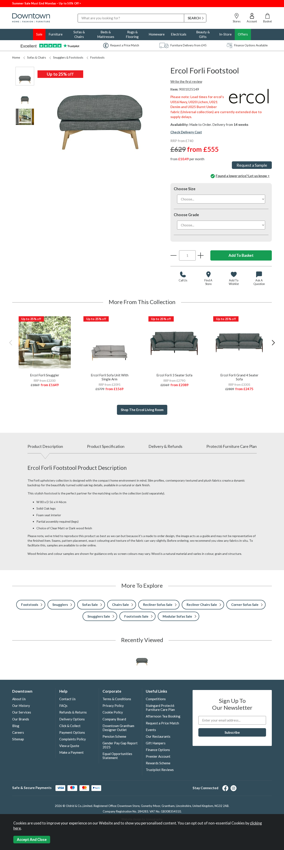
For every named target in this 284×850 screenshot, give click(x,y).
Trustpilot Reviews (160, 770)
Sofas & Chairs (79, 34)
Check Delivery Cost (186, 132)
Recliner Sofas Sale (157, 605)
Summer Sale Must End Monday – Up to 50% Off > (46, 3)
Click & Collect (70, 726)
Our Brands (20, 719)
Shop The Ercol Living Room (142, 410)
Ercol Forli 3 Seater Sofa (174, 375)
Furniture (56, 34)
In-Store (225, 34)
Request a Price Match (162, 723)
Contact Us (67, 699)
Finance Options (158, 750)
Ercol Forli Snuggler (44, 375)
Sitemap (18, 739)
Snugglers (60, 605)
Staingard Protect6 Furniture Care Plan (160, 708)
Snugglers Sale (98, 616)
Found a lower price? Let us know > (243, 176)
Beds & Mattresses (105, 34)
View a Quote (69, 746)
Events (151, 730)
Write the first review (186, 81)
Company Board (114, 719)
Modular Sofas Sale (177, 616)
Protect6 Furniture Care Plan (231, 446)
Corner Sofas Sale (244, 605)
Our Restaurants (158, 736)
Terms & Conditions (117, 699)
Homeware (157, 34)
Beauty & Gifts (203, 34)
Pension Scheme (114, 736)
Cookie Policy (113, 712)
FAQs (63, 706)
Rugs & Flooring (132, 34)
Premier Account (158, 756)
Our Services (21, 712)
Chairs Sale (120, 605)
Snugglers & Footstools (68, 57)
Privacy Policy (113, 706)
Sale (39, 34)
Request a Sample (252, 165)
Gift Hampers (156, 743)
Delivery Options (72, 719)
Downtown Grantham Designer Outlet (118, 728)
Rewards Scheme (158, 763)
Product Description (45, 446)
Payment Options (72, 732)
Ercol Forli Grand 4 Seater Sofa (239, 377)
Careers (18, 732)
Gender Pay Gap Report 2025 (120, 745)
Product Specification (105, 446)
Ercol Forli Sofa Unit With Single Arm (109, 377)
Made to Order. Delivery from (218, 125)
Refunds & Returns (73, 712)
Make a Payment (71, 752)
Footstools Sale (136, 616)
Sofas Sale (90, 605)
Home (16, 57)
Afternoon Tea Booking (163, 716)
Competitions (156, 699)
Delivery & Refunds (165, 446)
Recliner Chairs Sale (202, 605)
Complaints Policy (72, 739)
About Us (19, 699)
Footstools (97, 57)
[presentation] (10, 342)
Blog (15, 726)
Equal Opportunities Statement (117, 756)
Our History (21, 706)
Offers (243, 34)
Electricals (178, 34)
